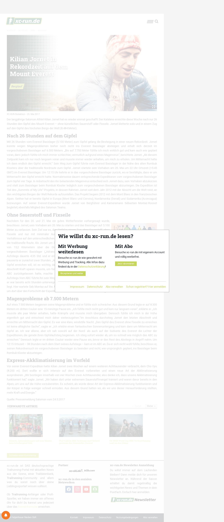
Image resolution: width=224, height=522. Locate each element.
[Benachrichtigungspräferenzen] (6, 515)
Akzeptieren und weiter (71, 273)
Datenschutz (95, 286)
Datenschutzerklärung (91, 266)
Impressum (77, 286)
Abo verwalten (114, 286)
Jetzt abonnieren (125, 263)
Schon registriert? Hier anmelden (146, 286)
